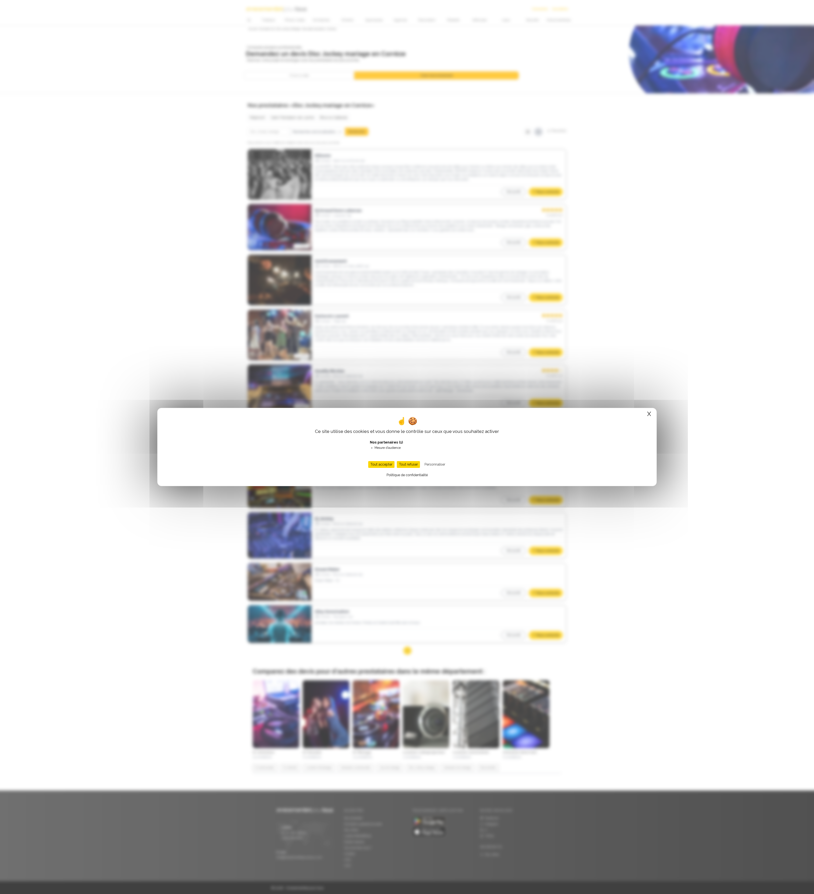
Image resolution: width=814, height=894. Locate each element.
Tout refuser (408, 464)
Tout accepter (381, 464)
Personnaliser (434, 464)
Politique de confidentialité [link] (407, 475)
